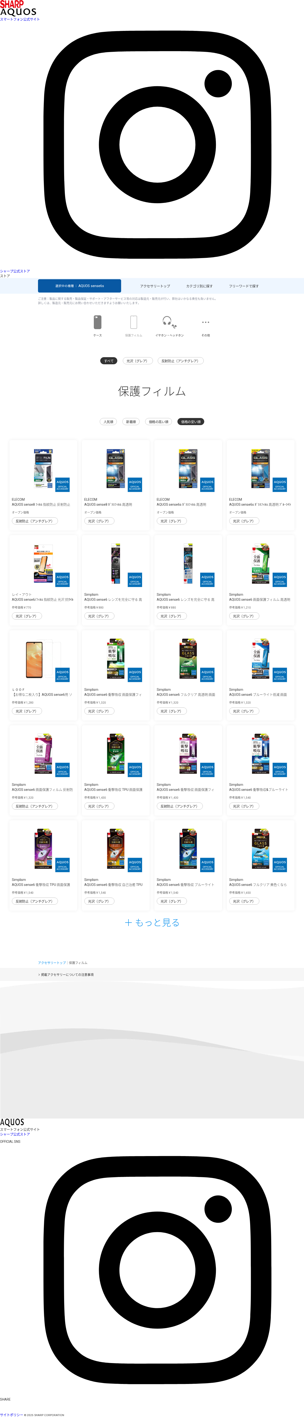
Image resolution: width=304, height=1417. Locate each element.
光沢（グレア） (138, 361)
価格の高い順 (158, 422)
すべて (109, 361)
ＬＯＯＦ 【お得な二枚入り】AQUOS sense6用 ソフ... (42, 694)
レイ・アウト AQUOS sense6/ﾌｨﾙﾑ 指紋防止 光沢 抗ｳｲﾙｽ (42, 599)
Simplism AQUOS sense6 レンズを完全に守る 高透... (113, 599)
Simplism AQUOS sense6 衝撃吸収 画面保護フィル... (113, 694)
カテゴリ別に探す (199, 286)
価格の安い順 (190, 422)
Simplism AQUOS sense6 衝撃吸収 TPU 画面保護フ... (113, 790)
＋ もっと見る (152, 922)
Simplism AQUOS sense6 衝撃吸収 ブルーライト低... (185, 885)
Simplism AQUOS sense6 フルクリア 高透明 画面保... (186, 694)
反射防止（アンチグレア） (181, 361)
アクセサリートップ (155, 286)
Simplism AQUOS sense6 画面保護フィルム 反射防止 (42, 790)
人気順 (108, 422)
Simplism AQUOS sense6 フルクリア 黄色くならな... (258, 885)
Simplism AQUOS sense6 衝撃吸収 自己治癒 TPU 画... (113, 885)
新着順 (131, 422)
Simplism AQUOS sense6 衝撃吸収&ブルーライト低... (258, 790)
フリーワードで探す (244, 286)
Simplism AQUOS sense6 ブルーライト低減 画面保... (258, 694)
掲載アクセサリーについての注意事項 (67, 974)
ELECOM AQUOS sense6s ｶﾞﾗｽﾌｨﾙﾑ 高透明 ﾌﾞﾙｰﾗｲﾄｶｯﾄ (260, 504)
